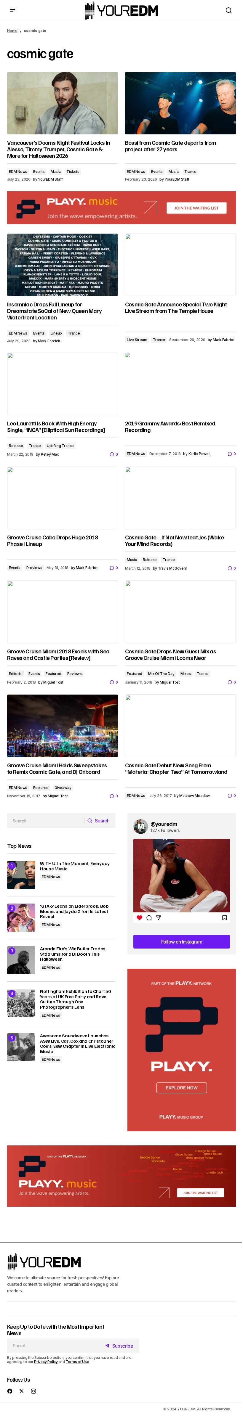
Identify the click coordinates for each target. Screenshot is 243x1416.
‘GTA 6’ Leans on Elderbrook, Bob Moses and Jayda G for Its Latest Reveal (74, 911)
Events (39, 171)
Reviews (74, 673)
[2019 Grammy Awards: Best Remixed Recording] (180, 384)
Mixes (185, 673)
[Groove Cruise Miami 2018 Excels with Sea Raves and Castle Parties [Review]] (62, 612)
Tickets (72, 171)
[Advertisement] (181, 1050)
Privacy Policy (46, 1361)
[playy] (121, 207)
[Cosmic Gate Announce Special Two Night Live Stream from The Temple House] (180, 265)
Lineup (56, 333)
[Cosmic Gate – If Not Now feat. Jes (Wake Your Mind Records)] (180, 498)
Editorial (16, 673)
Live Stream (137, 339)
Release (16, 445)
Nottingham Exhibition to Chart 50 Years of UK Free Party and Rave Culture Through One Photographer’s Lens (75, 999)
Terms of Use (77, 1361)
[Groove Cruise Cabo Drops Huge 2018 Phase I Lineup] (62, 498)
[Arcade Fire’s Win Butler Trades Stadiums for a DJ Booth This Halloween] (21, 960)
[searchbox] (45, 821)
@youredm (164, 823)
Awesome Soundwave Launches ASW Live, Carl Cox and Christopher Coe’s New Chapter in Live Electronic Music (77, 1043)
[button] (12, 10)
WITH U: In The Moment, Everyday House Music (75, 866)
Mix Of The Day (161, 673)
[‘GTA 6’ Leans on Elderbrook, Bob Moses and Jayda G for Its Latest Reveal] (21, 918)
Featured (53, 673)
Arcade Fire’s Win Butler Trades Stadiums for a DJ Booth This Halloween (72, 954)
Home (12, 30)
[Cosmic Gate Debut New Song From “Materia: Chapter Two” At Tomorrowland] (180, 726)
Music (56, 171)
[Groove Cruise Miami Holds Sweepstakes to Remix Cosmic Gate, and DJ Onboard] (62, 726)
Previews (34, 567)
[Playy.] (121, 1176)
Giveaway (63, 787)
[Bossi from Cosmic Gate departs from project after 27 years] (180, 103)
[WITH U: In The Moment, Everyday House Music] (21, 875)
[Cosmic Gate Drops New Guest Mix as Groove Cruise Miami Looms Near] (180, 612)
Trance (190, 171)
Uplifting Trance (60, 445)
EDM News (18, 171)
